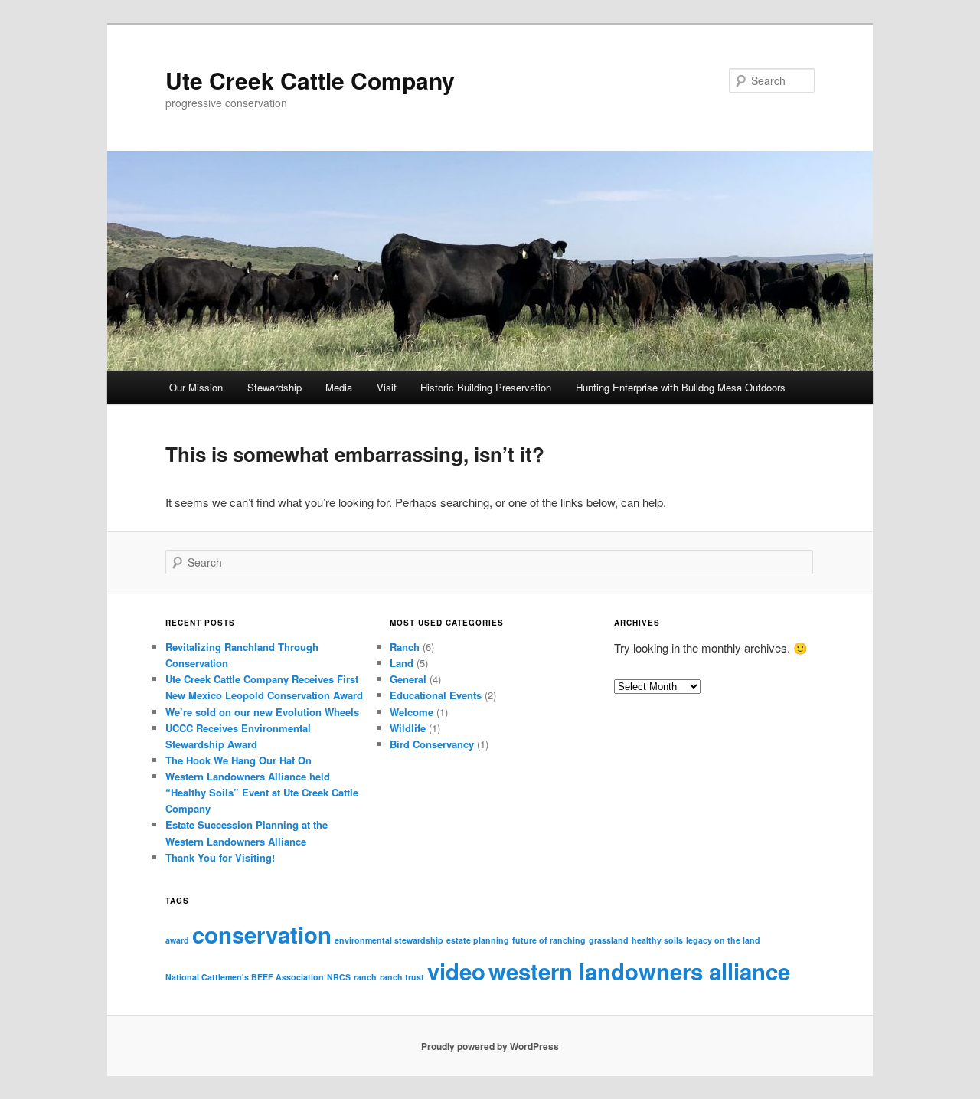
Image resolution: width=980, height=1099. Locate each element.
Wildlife (408, 728)
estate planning (477, 940)
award (177, 940)
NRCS (339, 977)
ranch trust (402, 977)
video (456, 971)
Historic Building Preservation (485, 387)
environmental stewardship (389, 940)
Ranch (405, 646)
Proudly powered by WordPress (490, 1046)
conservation (262, 934)
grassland (609, 940)
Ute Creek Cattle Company (310, 80)
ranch (365, 977)
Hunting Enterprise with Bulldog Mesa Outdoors (681, 387)
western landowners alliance (639, 971)
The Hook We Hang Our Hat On (238, 760)
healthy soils (657, 940)
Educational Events (436, 695)
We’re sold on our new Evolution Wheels (262, 712)
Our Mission (196, 387)
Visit (387, 387)
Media (338, 387)
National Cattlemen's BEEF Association (244, 977)
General (408, 679)
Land (401, 663)
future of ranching (549, 940)
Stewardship (274, 387)
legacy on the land (723, 940)
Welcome (411, 712)
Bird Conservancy (432, 744)
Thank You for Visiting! (220, 857)
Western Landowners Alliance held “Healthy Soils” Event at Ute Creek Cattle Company (261, 792)
